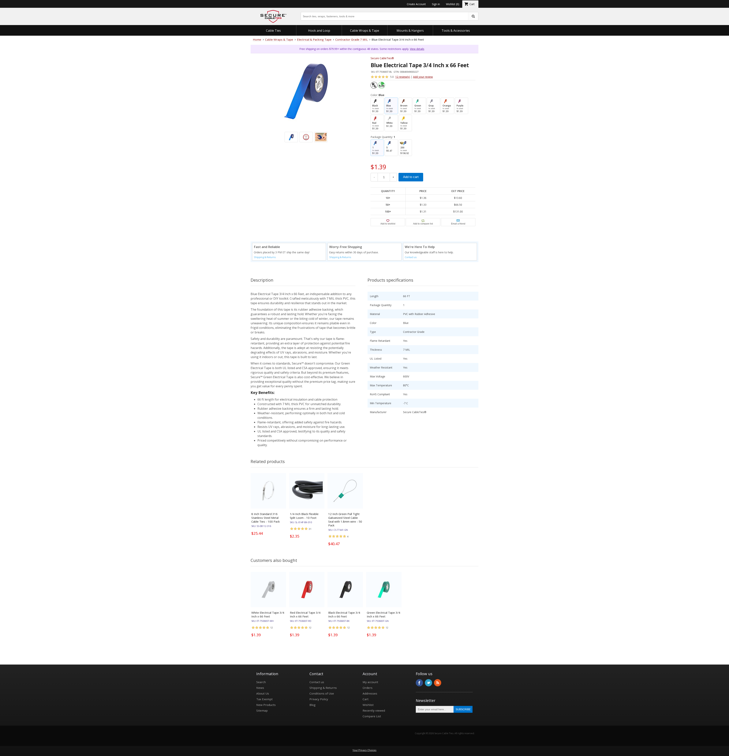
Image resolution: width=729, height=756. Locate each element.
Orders (367, 688)
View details (417, 49)
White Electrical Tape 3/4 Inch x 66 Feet (267, 614)
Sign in (436, 4)
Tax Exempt (264, 699)
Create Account (416, 4)
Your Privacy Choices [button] (364, 750)
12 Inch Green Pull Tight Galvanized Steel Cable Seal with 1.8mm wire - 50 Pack (345, 519)
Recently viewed (374, 710)
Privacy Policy (318, 699)
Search (261, 682)
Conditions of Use (321, 693)
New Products (266, 705)
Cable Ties (273, 30)
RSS (437, 682)
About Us (262, 693)
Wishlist (368, 705)
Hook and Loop (319, 30)
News (260, 688)
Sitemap (262, 710)
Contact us (411, 257)
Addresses (370, 693)
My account (370, 682)
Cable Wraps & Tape (364, 30)
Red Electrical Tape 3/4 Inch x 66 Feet (305, 614)
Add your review (423, 77)
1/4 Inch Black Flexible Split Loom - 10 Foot (304, 516)
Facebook (419, 682)
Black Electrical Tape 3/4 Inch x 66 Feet (344, 614)
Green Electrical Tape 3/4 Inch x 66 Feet (383, 614)
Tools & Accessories (456, 30)
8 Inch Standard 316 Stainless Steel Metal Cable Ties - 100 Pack (265, 517)
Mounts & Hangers (410, 30)
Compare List (372, 716)
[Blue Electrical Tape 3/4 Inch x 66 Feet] (306, 108)
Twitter (428, 682)
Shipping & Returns (265, 257)
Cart (365, 699)
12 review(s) (402, 77)
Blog (312, 705)
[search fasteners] (473, 16)
